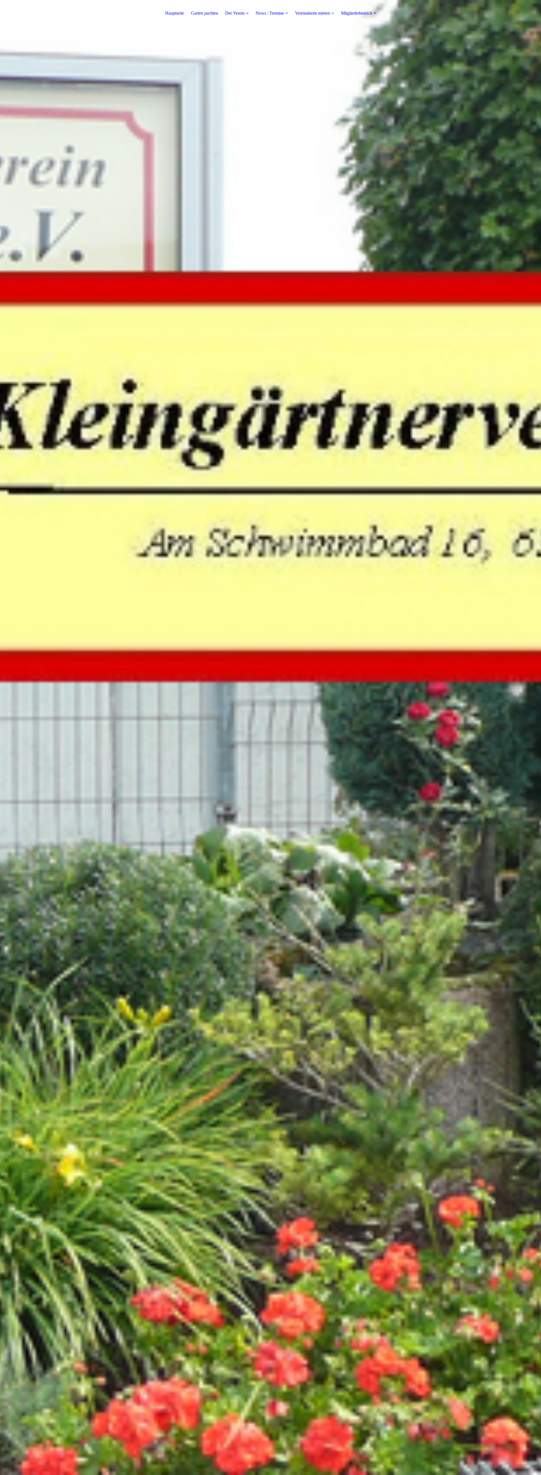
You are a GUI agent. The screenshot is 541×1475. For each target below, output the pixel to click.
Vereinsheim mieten (312, 13)
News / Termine (270, 13)
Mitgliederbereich (356, 13)
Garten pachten (204, 13)
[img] (270, 737)
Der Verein (235, 13)
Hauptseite (174, 13)
